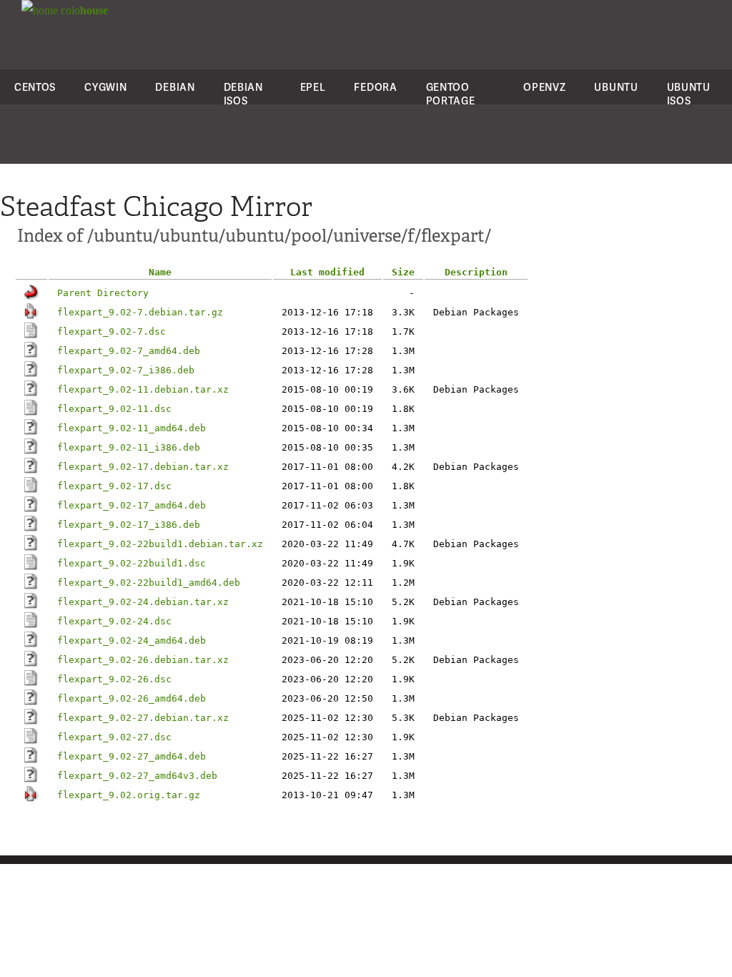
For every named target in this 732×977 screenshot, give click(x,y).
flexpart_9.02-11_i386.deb (128, 447)
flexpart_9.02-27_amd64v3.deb (137, 775)
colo (83, 10)
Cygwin (105, 87)
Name (160, 272)
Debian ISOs (243, 93)
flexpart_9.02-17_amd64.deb (131, 505)
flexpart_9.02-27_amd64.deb (131, 756)
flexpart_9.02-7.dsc (111, 331)
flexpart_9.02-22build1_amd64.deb (148, 582)
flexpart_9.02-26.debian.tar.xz (143, 659)
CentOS (35, 87)
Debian (174, 87)
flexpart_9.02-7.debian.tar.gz (140, 312)
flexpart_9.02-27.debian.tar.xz (143, 717)
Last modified (327, 272)
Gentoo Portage (450, 93)
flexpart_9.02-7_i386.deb (125, 370)
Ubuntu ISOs (689, 93)
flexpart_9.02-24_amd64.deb (131, 640)
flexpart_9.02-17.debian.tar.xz (143, 466)
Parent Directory (103, 293)
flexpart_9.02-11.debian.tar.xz (143, 389)
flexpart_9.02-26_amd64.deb (131, 698)
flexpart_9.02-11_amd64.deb (131, 428)
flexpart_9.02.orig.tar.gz (128, 795)
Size (403, 272)
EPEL (313, 87)
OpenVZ (544, 87)
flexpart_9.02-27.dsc (114, 737)
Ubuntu (616, 87)
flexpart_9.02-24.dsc (114, 621)
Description (476, 272)
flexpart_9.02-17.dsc (114, 486)
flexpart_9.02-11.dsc (114, 408)
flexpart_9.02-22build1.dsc (131, 563)
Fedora (375, 87)
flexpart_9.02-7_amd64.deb (128, 350)
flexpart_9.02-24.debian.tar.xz (143, 601)
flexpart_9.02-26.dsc (114, 679)
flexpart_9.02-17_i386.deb (128, 524)
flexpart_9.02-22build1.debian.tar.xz (160, 544)
